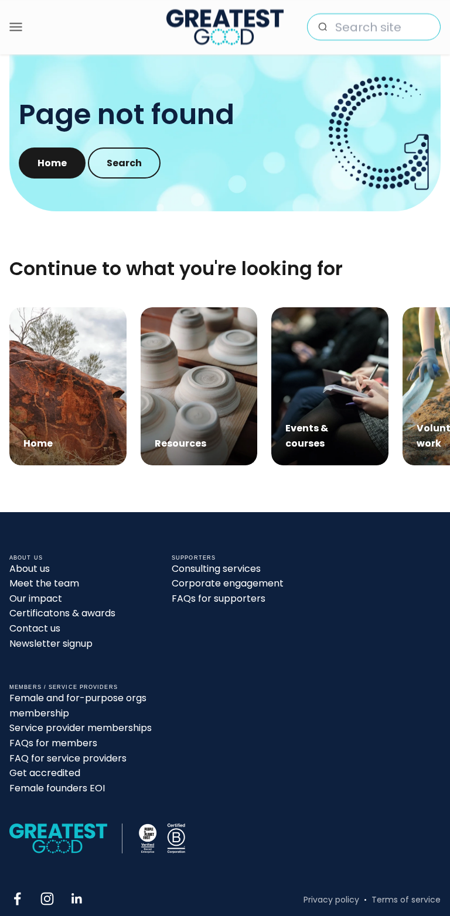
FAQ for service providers (68, 758)
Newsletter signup (51, 643)
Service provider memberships (80, 728)
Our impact (35, 598)
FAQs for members (53, 743)
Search (124, 163)
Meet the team (44, 583)
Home (52, 163)
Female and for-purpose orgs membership (77, 705)
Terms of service (406, 899)
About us (29, 568)
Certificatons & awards (62, 613)
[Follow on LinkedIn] (77, 899)
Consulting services (216, 568)
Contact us (34, 628)
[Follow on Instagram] (47, 899)
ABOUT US (26, 558)
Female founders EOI (57, 788)
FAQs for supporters (218, 598)
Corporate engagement (228, 583)
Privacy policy (331, 899)
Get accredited (44, 773)
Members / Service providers (63, 687)
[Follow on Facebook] (17, 899)
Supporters (194, 558)
